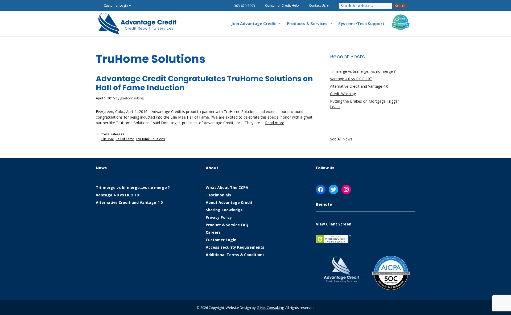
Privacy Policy (219, 217)
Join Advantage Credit (253, 23)
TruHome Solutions (150, 139)
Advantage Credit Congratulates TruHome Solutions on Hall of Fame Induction (204, 83)
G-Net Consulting (270, 307)
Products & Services (307, 23)
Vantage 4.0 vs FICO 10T (351, 78)
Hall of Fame (125, 139)
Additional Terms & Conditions (235, 254)
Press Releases (112, 134)
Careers (213, 232)
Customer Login (221, 239)
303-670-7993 (244, 5)
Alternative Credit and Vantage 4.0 (359, 86)
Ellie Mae (107, 139)
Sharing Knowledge (224, 209)
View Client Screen (333, 224)
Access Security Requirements (235, 247)
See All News (341, 139)
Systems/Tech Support (361, 23)
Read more (274, 122)
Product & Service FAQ (227, 224)
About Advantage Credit (229, 202)
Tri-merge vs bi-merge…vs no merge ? (362, 71)
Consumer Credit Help (282, 5)
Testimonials (218, 194)
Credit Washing (343, 93)
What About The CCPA (227, 187)
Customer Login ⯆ (117, 5)
